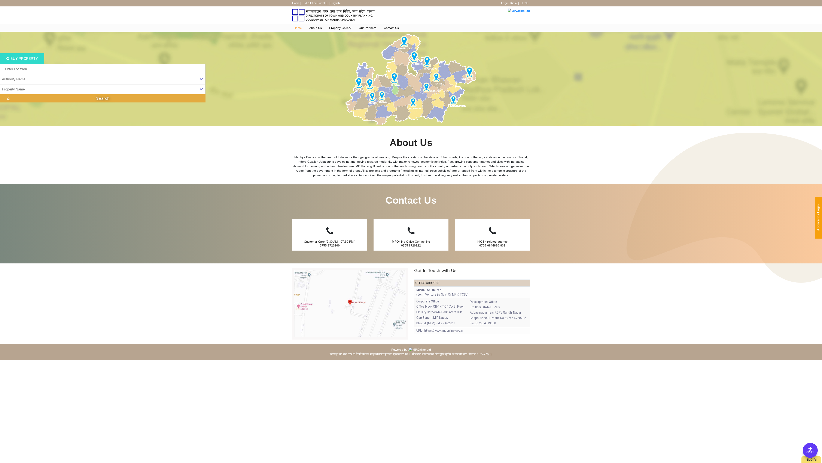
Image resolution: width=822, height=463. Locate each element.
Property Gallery (340, 28)
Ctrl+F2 (810, 452)
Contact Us (391, 28)
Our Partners (367, 28)
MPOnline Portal (315, 3)
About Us (315, 28)
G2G (525, 3)
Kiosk (513, 3)
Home (295, 3)
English (335, 3)
